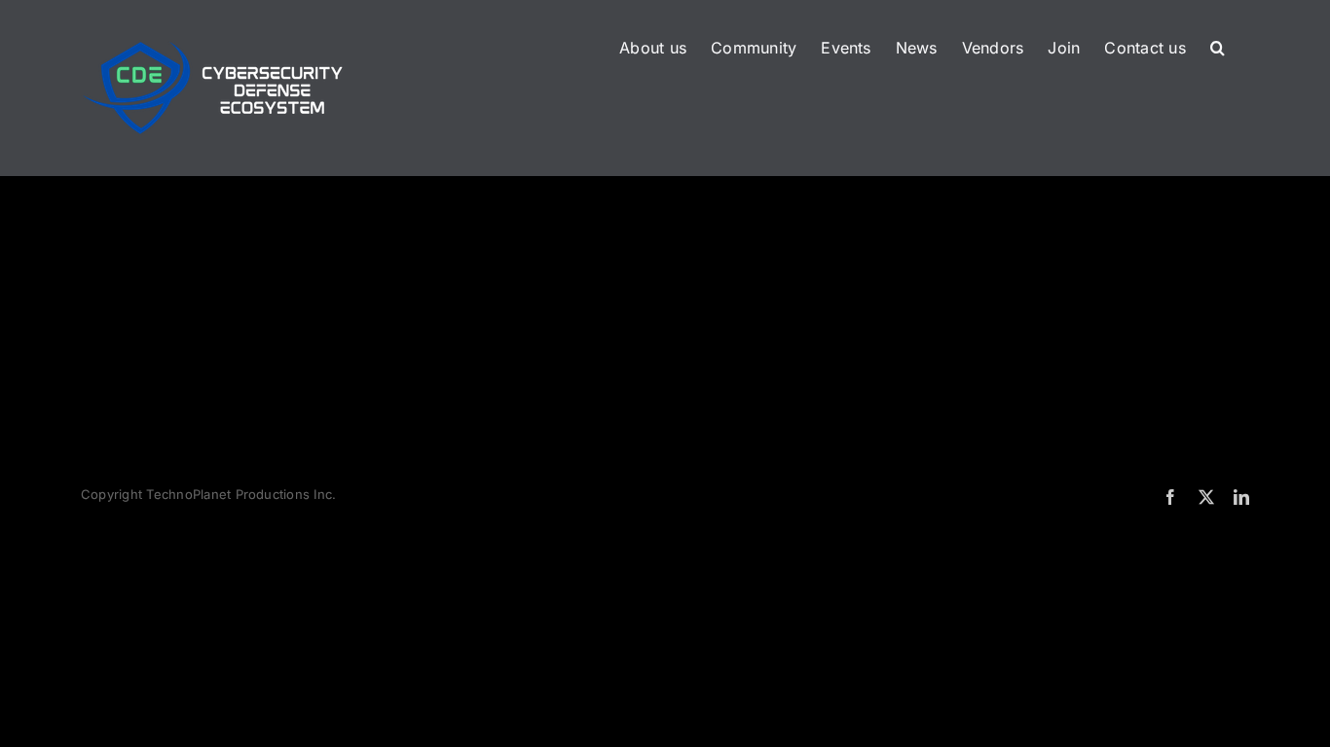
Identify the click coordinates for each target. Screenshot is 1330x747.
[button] (1217, 45)
